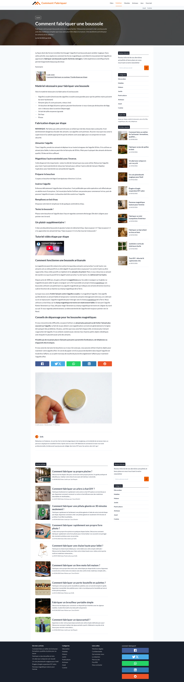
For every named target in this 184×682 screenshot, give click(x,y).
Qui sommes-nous (98, 654)
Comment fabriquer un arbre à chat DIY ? (73, 488)
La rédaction (96, 657)
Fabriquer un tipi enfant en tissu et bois (138, 231)
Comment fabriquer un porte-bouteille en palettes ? (79, 582)
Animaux (135, 3)
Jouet (144, 8)
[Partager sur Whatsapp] (74, 363)
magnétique (99, 283)
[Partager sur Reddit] (105, 363)
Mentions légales (97, 649)
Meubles (127, 3)
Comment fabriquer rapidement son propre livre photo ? (77, 527)
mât (129, 121)
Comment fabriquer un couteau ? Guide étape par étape (66, 77)
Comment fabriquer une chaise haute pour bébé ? (77, 545)
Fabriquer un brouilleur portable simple (72, 602)
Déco (111, 3)
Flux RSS (95, 662)
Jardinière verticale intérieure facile (136, 245)
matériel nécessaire (133, 119)
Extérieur (119, 3)
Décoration (122, 79)
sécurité (142, 119)
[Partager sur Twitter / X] (58, 363)
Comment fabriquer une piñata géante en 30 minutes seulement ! (79, 508)
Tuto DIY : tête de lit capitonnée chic (136, 259)
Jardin (38, 18)
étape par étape (122, 119)
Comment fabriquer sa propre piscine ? (72, 471)
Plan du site (96, 659)
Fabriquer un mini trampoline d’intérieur (137, 217)
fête (146, 119)
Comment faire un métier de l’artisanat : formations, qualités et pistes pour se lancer (45, 651)
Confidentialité (97, 651)
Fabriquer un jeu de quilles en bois (139, 148)
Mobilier (121, 83)
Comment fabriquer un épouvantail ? (71, 619)
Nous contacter (97, 665)
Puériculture (122, 95)
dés (127, 121)
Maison (120, 87)
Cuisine (149, 8)
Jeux (141, 3)
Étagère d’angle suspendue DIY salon (137, 189)
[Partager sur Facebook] (42, 363)
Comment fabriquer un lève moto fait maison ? (76, 565)
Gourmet (149, 3)
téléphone (134, 121)
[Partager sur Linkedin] (89, 363)
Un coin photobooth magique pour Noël (136, 176)
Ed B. (49, 38)
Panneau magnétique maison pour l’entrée (137, 203)
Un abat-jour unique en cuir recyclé (137, 162)
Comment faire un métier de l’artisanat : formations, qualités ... (138, 134)
